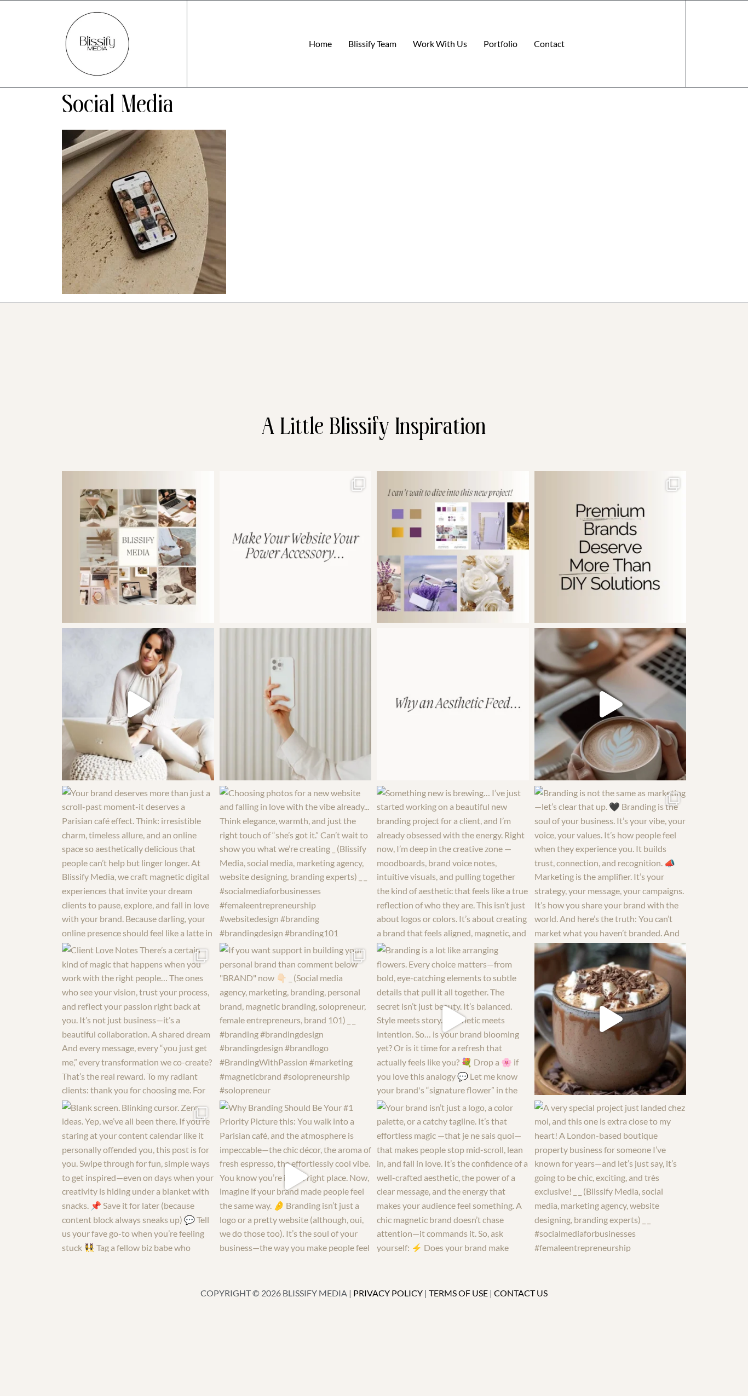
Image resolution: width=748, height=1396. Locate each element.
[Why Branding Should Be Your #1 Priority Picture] (296, 1176)
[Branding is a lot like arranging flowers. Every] (453, 1019)
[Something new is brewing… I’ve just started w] (453, 862)
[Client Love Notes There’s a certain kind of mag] (138, 1019)
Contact (549, 43)
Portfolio (500, 43)
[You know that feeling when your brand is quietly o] (453, 547)
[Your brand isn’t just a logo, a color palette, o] (453, 1176)
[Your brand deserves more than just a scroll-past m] (138, 862)
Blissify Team (372, 43)
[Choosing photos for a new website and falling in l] (296, 862)
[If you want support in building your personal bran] (296, 1019)
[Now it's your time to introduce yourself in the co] (138, 704)
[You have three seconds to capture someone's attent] (138, 547)
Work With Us (440, 43)
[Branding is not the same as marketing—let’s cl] (610, 862)
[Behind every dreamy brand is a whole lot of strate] (610, 1019)
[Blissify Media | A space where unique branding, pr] (610, 547)
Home (320, 43)
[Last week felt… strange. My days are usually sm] (610, 704)
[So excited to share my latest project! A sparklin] (296, 704)
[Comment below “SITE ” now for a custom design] (296, 547)
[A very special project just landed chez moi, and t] (610, 1176)
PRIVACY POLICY (388, 1293)
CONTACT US (521, 1293)
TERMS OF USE (458, 1293)
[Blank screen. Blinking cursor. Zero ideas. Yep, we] (138, 1176)
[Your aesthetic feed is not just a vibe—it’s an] (453, 704)
